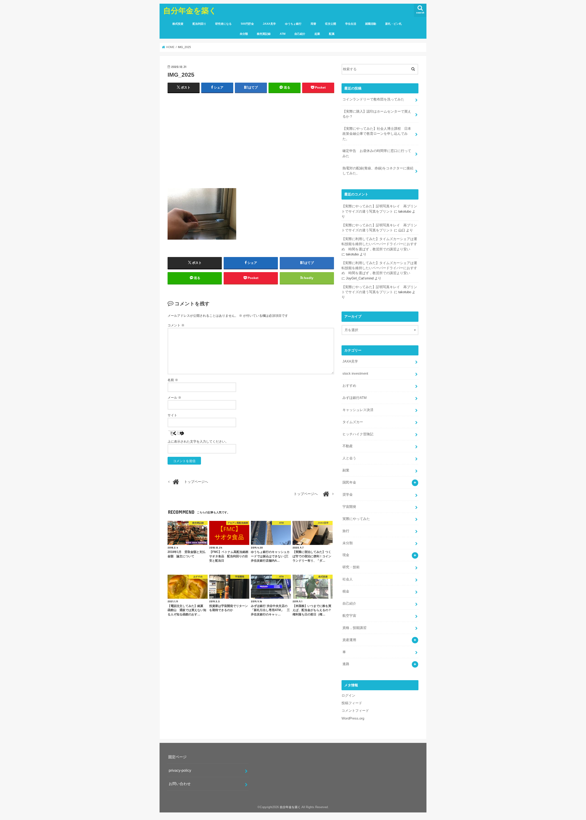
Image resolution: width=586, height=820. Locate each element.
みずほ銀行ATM (354, 398)
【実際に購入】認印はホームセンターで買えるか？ (376, 114)
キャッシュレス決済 (357, 410)
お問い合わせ (180, 784)
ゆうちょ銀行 (293, 23)
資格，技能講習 (354, 628)
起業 (317, 33)
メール (174, 397)
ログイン (348, 695)
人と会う (349, 458)
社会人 (347, 579)
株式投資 (177, 23)
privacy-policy (180, 770)
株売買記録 (264, 33)
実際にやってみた (356, 519)
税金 (345, 591)
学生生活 (350, 23)
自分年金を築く (190, 10)
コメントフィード (355, 710)
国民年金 (349, 482)
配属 (331, 33)
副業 (345, 470)
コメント (176, 325)
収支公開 (330, 23)
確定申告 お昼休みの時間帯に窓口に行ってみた (376, 153)
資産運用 (349, 640)
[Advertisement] (251, 143)
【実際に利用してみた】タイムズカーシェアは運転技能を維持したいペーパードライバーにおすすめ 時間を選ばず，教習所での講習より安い (379, 244)
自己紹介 (299, 33)
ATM (282, 33)
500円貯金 (247, 23)
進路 (345, 664)
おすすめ (349, 385)
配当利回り (199, 23)
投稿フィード (352, 703)
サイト (172, 415)
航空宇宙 (349, 615)
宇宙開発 (349, 507)
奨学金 (347, 494)
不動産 (347, 446)
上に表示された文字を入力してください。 (198, 441)
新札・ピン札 (393, 23)
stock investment (355, 373)
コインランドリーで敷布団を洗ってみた (373, 99)
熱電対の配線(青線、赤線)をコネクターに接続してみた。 (377, 170)
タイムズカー (352, 422)
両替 (313, 23)
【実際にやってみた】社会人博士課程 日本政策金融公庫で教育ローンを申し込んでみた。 (376, 134)
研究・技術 (351, 567)
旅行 (345, 531)
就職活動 (370, 23)
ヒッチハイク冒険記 (357, 434)
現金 (345, 555)
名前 (173, 380)
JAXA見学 (269, 23)
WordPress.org (353, 718)
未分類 (244, 33)
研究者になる (223, 23)
